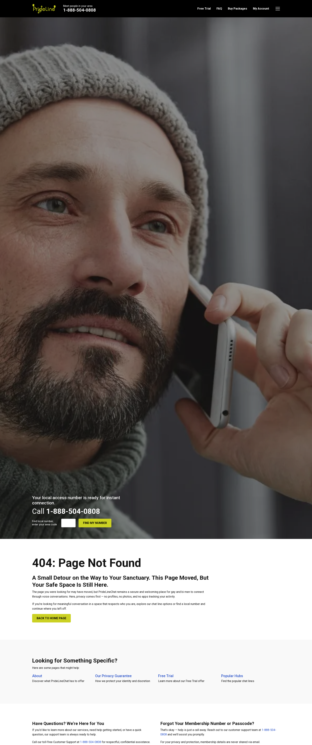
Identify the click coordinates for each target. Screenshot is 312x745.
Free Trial (204, 8)
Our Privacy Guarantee (113, 676)
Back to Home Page (51, 618)
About (37, 676)
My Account (261, 8)
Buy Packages (237, 8)
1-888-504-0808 (79, 10)
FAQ (219, 8)
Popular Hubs (232, 676)
